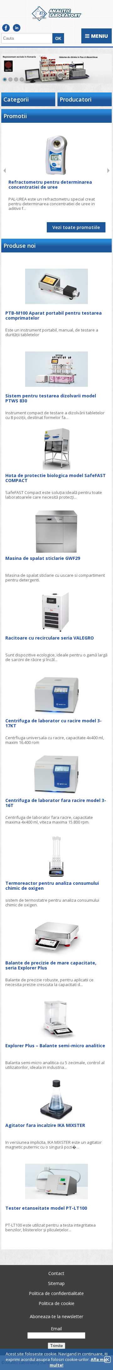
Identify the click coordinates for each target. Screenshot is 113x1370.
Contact (56, 1273)
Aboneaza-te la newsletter (56, 1316)
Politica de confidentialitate (56, 1293)
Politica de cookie (56, 1303)
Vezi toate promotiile (76, 227)
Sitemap (56, 1283)
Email (56, 1329)
